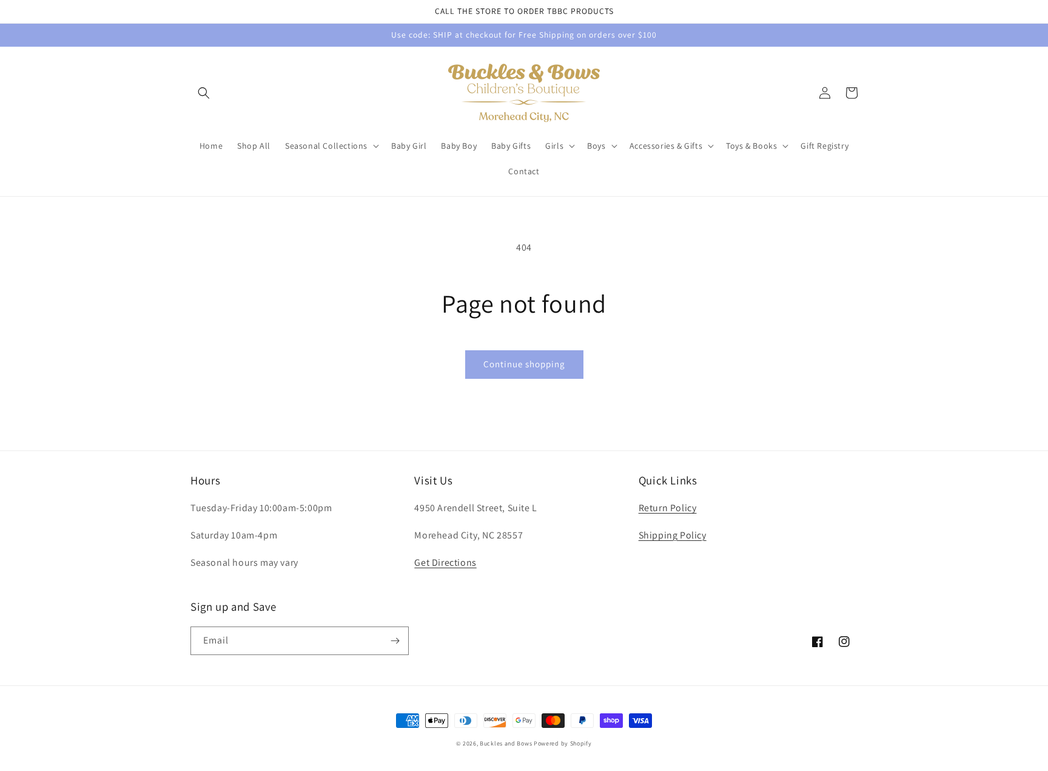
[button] (203, 93)
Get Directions (445, 562)
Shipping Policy (673, 535)
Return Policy (668, 507)
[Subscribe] (394, 641)
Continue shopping (524, 364)
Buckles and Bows (506, 743)
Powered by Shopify (563, 743)
